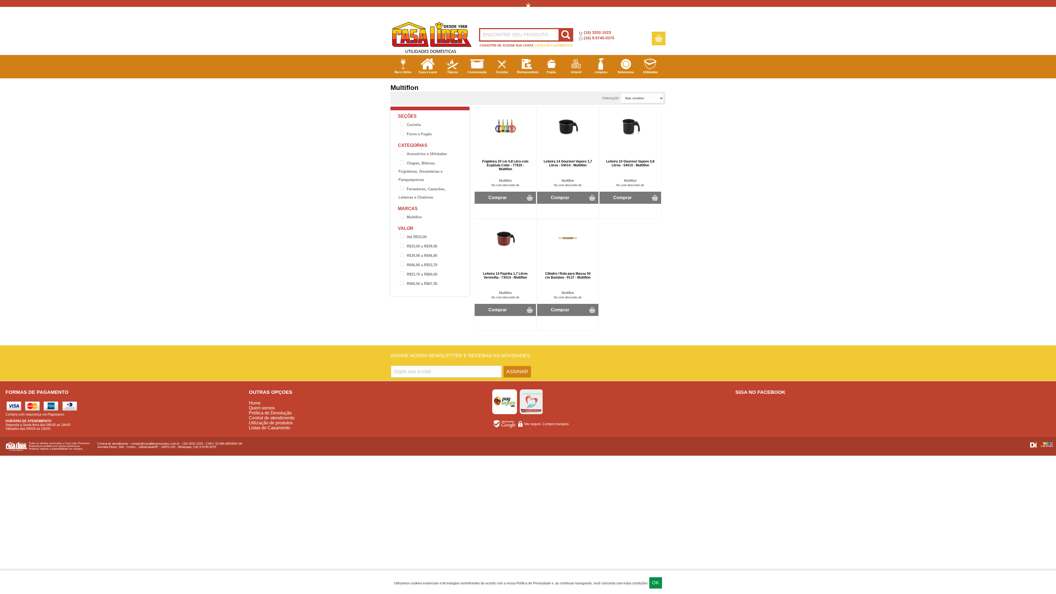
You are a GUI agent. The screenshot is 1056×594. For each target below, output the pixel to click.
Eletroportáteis (527, 72)
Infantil (576, 72)
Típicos (452, 72)
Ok (655, 582)
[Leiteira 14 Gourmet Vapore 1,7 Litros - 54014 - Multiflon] (568, 136)
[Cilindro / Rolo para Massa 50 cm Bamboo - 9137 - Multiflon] (568, 249)
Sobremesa (626, 72)
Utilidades (650, 72)
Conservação (477, 72)
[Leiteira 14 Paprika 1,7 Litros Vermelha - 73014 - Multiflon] (505, 249)
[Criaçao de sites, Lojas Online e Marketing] (1034, 446)
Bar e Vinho (403, 72)
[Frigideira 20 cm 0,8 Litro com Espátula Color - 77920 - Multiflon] (505, 136)
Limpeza (601, 72)
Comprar (497, 197)
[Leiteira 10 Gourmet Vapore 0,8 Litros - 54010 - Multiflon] (630, 136)
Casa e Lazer (428, 72)
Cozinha (502, 72)
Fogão (551, 72)
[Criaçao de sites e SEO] (1046, 446)
